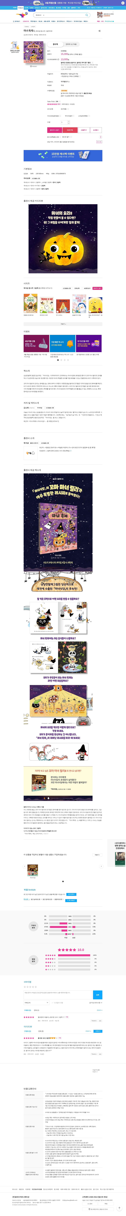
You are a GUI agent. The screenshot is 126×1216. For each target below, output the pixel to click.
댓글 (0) (57, 1020)
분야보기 (17, 21)
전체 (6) (41, 1031)
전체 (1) (36, 1010)
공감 (100, 1020)
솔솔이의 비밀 (76, 315)
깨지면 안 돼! (44, 315)
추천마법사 (33, 21)
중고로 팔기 (66, 137)
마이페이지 (98, 7)
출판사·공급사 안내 (86, 1189)
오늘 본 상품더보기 (96, 1071)
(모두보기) (55, 421)
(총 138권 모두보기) (45, 288)
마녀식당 (32, 877)
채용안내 (21, 1189)
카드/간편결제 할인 (53, 116)
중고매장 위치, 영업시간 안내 (99, 1209)
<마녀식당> (41, 421)
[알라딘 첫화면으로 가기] (22, 15)
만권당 (31, 7)
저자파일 (39, 408)
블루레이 (73, 7)
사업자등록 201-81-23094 (30, 1200)
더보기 (45, 833)
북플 (98, 21)
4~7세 (37, 185)
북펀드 (85, 21)
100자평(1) (65, 104)
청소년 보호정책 (47, 1189)
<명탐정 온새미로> (51, 447)
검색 (86, 15)
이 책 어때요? (71, 900)
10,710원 (64, 109)
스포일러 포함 (58, 1002)
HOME (15, 7)
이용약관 (27, 1189)
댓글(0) (42, 1054)
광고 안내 (96, 1189)
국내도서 (20, 8)
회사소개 (14, 1189)
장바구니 (110, 7)
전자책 (26, 7)
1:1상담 (70, 1094)
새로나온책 (47, 21)
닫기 (123, 3)
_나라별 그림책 (46, 182)
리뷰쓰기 (98, 1031)
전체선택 (77, 288)
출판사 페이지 (34, 443)
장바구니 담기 (54, 130)
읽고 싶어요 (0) (35, 899)
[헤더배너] (105, 15)
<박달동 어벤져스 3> (64, 447)
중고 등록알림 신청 (53, 137)
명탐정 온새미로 (28, 315)
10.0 (59, 104)
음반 (68, 7)
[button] (94, 238)
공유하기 (99, 31)
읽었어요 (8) (58, 899)
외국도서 (37, 7)
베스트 (40, 21)
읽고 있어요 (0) (47, 899)
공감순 (88, 1031)
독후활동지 (64, 81)
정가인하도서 (60, 21)
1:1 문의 (90, 1203)
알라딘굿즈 (44, 7)
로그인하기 (71, 894)
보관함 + (96, 130)
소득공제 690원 (83, 116)
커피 (79, 7)
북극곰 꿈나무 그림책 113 (44, 31)
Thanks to (94, 1020)
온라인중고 (52, 7)
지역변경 (81, 96)
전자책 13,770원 (71, 44)
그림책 (37, 182)
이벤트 (53, 21)
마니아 (26, 899)
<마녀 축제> (33, 421)
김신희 (26, 35)
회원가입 (93, 7)
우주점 (64, 7)
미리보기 (34, 66)
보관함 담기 (87, 288)
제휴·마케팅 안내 (65, 1189)
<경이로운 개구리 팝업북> (79, 447)
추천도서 (69, 21)
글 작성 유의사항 (95, 1002)
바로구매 (70, 130)
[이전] (26, 52)
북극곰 (36, 35)
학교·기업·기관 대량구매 (107, 1189)
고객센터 (105, 7)
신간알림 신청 (36, 178)
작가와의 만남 (78, 21)
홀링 (39, 1020)
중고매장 (58, 7)
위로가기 (119, 1208)
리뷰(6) (72, 104)
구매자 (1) (27, 1010)
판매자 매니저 (75, 1189)
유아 (32, 182)
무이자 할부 (68, 116)
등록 (97, 995)
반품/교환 (77, 1094)
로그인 (88, 7)
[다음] (40, 52)
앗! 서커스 (59, 315)
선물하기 (84, 130)
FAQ (106, 1203)
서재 (102, 21)
